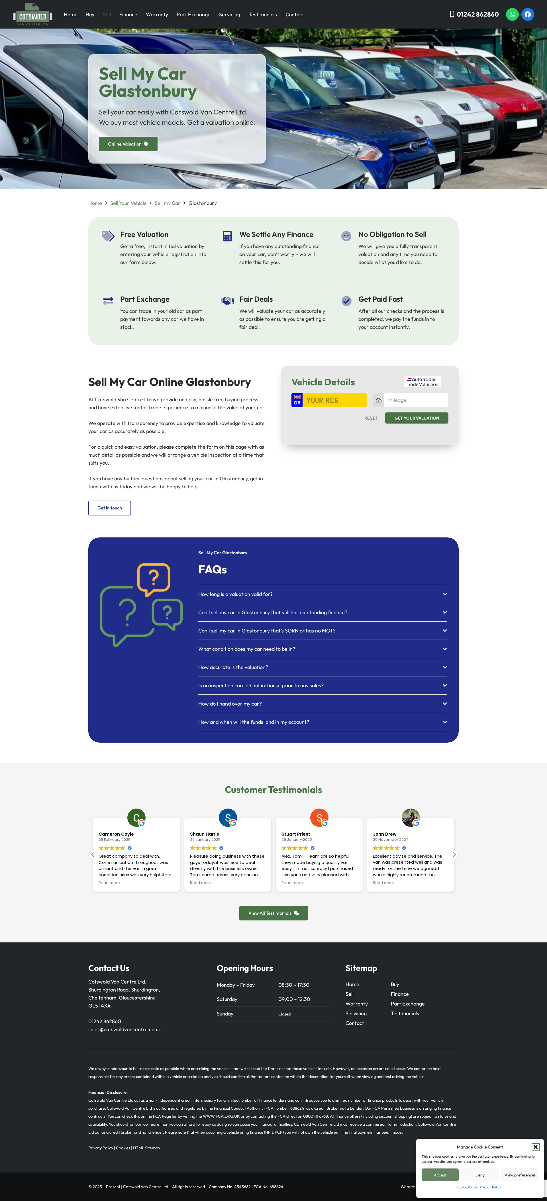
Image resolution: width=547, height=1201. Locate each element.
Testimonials (263, 14)
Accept (440, 1175)
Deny (480, 1175)
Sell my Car (167, 203)
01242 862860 (104, 1021)
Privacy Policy (490, 1187)
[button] (535, 1147)
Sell (107, 14)
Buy (90, 14)
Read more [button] (139, 883)
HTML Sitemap (146, 1147)
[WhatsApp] (512, 14)
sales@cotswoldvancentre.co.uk (124, 1029)
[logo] (32, 14)
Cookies (123, 1147)
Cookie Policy (466, 1187)
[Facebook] (527, 14)
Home (70, 14)
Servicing (229, 14)
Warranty (157, 14)
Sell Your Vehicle (128, 203)
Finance (128, 14)
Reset (371, 418)
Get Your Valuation (417, 418)
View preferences (520, 1175)
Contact (294, 14)
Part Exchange (194, 14)
